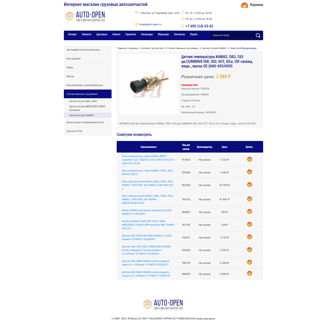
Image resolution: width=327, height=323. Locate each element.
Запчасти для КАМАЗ (81, 115)
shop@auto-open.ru (150, 24)
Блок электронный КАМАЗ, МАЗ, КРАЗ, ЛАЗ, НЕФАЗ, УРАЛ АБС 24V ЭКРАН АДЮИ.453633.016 (147, 199)
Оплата (116, 34)
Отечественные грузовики (81, 93)
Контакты (179, 34)
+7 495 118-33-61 (199, 26)
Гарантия (130, 34)
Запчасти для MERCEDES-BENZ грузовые (87, 108)
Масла (70, 76)
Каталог (72, 34)
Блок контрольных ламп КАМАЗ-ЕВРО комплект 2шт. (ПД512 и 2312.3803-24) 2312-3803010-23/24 (148, 160)
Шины (69, 67)
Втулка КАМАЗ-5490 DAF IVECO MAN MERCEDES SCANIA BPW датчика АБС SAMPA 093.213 (148, 225)
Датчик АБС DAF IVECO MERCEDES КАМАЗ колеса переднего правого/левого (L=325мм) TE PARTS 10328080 (146, 250)
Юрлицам (163, 34)
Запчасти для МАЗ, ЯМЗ (83, 101)
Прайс (193, 34)
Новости (86, 34)
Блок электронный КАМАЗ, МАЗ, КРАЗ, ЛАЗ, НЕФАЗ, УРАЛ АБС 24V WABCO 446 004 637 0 (147, 185)
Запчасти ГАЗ (74, 131)
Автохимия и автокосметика (83, 49)
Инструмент (73, 58)
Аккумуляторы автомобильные (84, 85)
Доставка (102, 34)
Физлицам (147, 34)
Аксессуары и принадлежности (85, 122)
